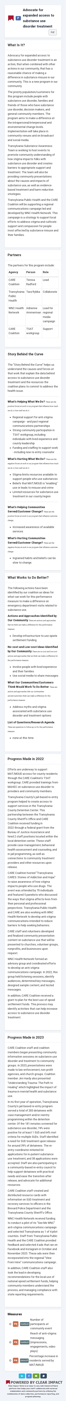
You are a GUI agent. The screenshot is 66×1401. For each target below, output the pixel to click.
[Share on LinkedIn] (22, 1376)
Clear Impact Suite (16, 1386)
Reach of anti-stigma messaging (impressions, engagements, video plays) (43, 1342)
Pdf (52, 32)
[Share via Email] (36, 1376)
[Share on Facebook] (29, 1376)
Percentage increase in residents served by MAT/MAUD (43, 1361)
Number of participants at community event (41, 1324)
